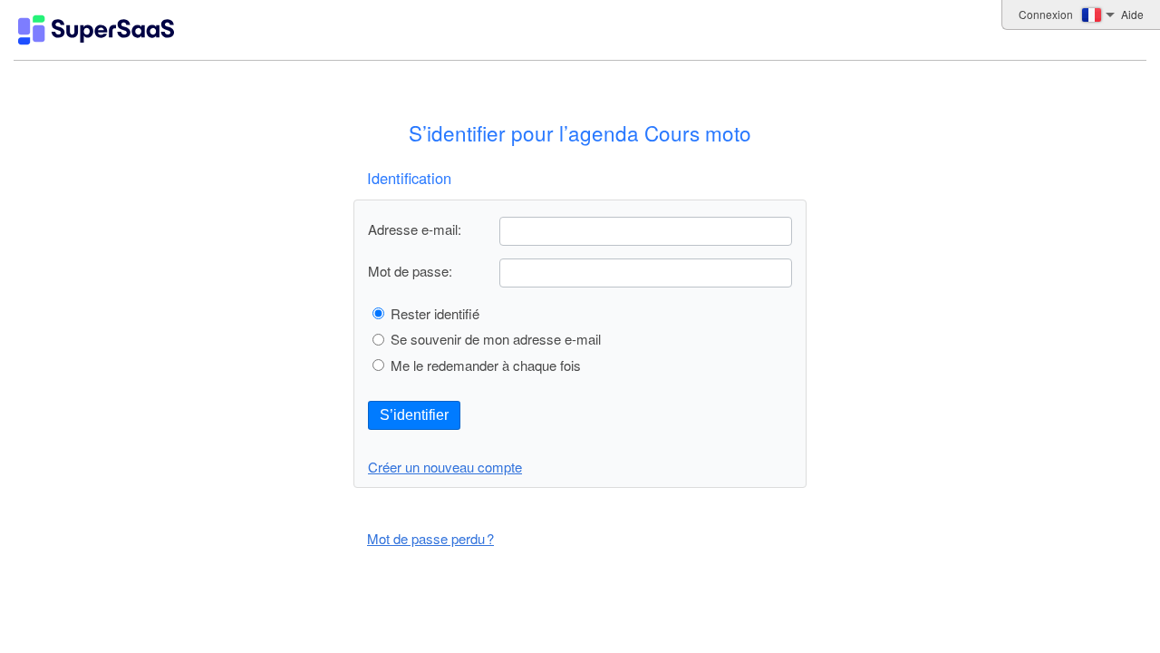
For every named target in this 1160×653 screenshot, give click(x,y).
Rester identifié (435, 313)
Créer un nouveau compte (445, 466)
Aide (1132, 14)
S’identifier (414, 415)
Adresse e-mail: (414, 229)
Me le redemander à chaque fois (486, 365)
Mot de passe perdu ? (430, 538)
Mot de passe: (410, 271)
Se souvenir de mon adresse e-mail (496, 339)
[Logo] (96, 30)
